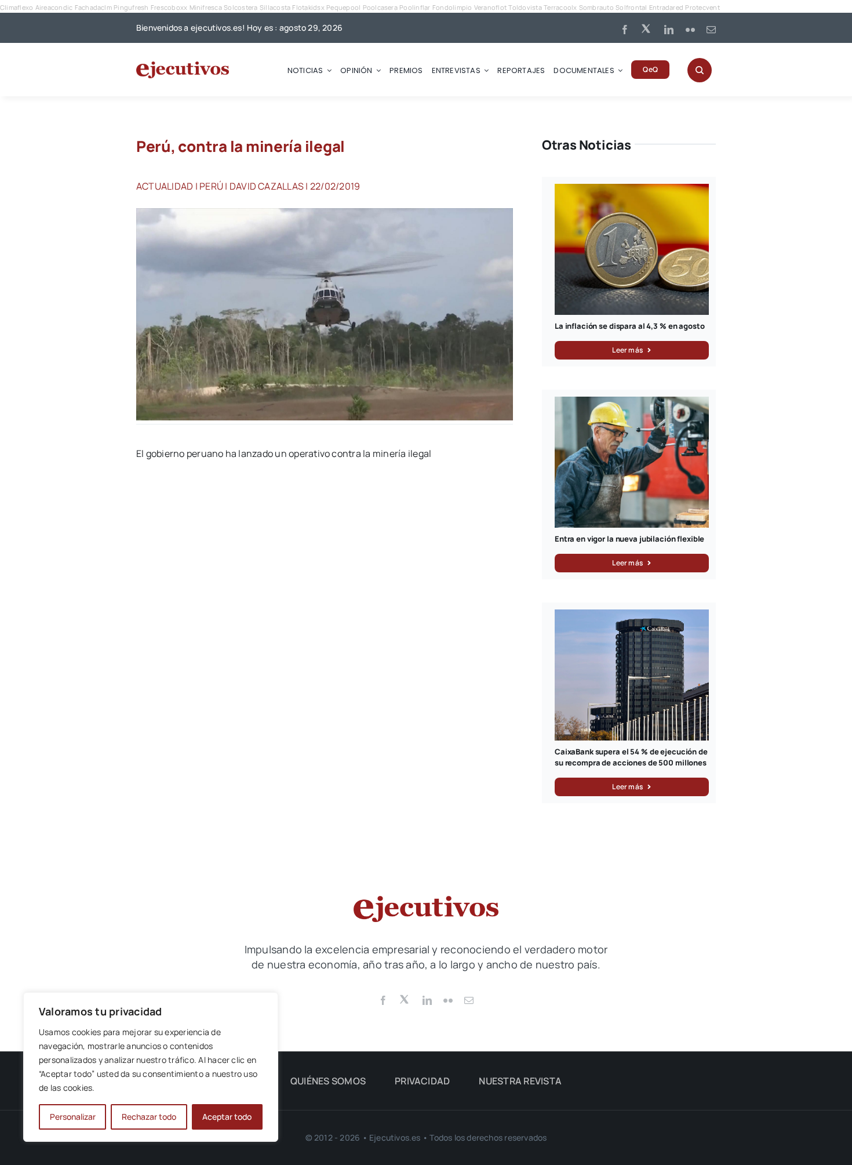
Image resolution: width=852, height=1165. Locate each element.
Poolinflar (414, 7)
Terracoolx (560, 7)
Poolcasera (380, 7)
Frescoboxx (169, 7)
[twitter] (647, 27)
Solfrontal (631, 7)
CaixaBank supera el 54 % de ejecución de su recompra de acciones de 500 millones (631, 757)
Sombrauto (596, 7)
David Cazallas (267, 186)
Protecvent (702, 7)
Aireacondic (54, 7)
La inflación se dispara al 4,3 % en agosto (630, 326)
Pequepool (343, 7)
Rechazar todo (149, 1116)
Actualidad (164, 186)
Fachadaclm (93, 7)
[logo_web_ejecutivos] (182, 66)
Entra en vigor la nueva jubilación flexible (629, 538)
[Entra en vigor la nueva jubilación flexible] (632, 403)
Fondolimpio (452, 7)
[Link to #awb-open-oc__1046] (699, 70)
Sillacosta (275, 7)
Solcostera (240, 7)
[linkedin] (668, 29)
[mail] (711, 29)
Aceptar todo (227, 1116)
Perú (211, 186)
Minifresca (206, 7)
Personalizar (73, 1116)
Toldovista (524, 7)
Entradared (666, 7)
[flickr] (690, 29)
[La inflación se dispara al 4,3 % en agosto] (632, 190)
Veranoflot (490, 7)
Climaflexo (16, 7)
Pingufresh (131, 7)
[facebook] (624, 29)
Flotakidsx (308, 7)
